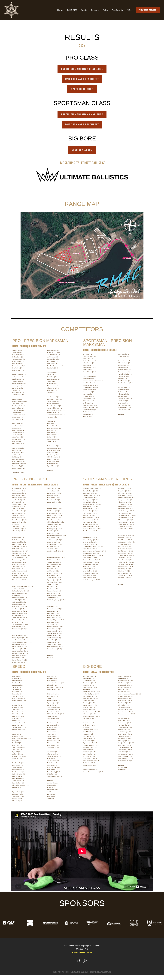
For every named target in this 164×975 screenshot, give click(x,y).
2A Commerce (106, 972)
